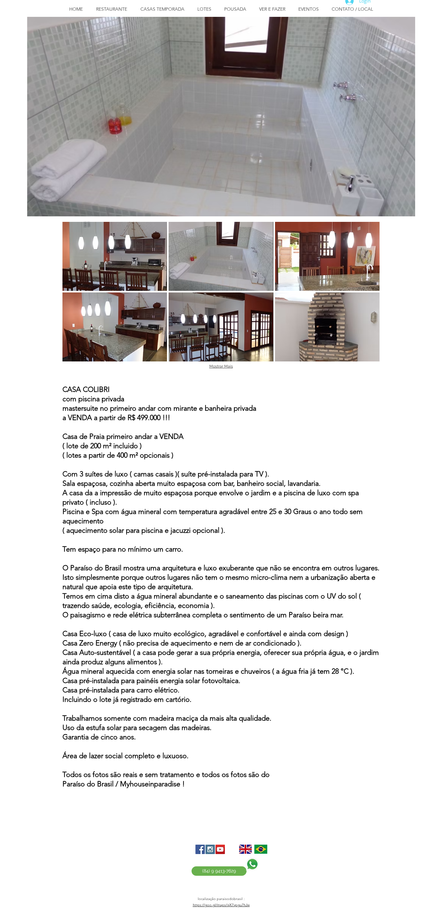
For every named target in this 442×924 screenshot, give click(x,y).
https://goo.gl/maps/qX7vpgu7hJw (221, 905)
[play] (405, 206)
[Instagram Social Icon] (210, 849)
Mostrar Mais (221, 366)
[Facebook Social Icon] (200, 849)
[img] (114, 256)
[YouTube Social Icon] (220, 849)
